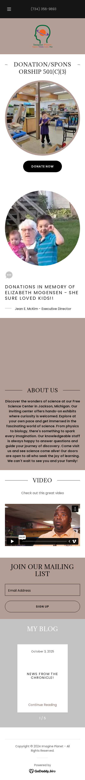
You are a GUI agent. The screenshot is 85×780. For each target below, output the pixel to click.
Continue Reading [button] (42, 704)
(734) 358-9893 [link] (43, 9)
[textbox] (42, 590)
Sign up (42, 606)
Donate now (42, 166)
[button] (9, 9)
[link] (42, 36)
